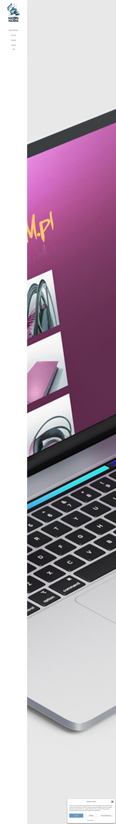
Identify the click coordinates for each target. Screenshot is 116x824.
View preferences (106, 815)
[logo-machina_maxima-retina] (13, 4)
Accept (76, 815)
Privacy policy (90, 820)
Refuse (91, 815)
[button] (112, 802)
